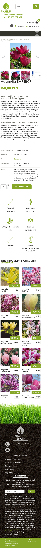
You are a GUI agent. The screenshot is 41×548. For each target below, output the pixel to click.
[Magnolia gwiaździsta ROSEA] (31, 329)
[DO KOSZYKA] (16, 290)
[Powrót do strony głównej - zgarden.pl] (6, 7)
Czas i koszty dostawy (13, 462)
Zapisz (31, 491)
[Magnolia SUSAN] (10, 383)
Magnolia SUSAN (4, 397)
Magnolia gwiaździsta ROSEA (26, 343)
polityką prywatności (12, 530)
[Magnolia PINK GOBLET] (10, 357)
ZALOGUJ (20, 26)
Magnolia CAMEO (25, 370)
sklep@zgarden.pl (23, 450)
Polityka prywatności (12, 459)
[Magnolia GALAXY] (31, 276)
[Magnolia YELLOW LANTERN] (31, 303)
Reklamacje (9, 469)
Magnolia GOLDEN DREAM (6, 342)
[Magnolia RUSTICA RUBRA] (31, 383)
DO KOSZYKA (22, 186)
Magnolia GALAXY (25, 290)
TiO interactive (31, 542)
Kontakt (12, 15)
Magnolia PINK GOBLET (5, 370)
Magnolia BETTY (4, 316)
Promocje (20, 15)
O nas (6, 15)
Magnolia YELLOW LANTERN (28, 316)
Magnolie (7, 263)
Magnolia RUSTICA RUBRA (28, 397)
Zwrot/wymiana (11, 466)
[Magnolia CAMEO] (31, 357)
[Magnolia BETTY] (10, 303)
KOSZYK (33, 22)
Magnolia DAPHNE (4, 290)
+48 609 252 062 (14, 17)
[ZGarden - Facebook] (11, 25)
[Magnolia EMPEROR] (20, 56)
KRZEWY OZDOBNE (20, 155)
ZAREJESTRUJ (33, 26)
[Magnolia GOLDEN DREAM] (10, 329)
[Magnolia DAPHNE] (10, 276)
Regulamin (9, 472)
